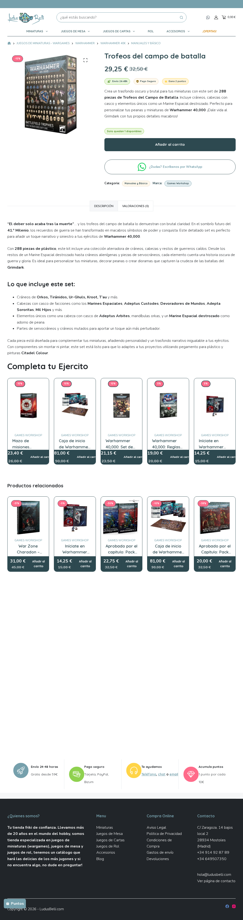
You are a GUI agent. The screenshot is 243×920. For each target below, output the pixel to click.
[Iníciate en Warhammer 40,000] (215, 383)
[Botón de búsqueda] (181, 17)
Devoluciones (158, 859)
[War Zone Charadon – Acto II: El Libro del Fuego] (28, 517)
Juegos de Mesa (73, 31)
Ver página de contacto (216, 881)
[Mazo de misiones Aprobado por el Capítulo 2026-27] (28, 383)
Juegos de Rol (107, 846)
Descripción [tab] (103, 206)
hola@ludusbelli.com (214, 874)
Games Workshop (178, 183)
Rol (151, 31)
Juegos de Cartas (117, 31)
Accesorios (176, 31)
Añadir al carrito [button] (38, 564)
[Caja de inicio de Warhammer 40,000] (75, 383)
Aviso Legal (156, 827)
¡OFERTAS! (210, 31)
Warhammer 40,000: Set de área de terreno (121, 446)
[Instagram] (234, 906)
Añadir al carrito (170, 144)
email (173, 774)
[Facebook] (227, 906)
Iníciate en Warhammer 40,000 (211, 446)
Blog (100, 859)
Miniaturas (34, 31)
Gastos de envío (160, 852)
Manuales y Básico (136, 183)
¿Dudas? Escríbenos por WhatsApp (176, 167)
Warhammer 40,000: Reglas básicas (166, 446)
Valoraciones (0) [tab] (135, 206)
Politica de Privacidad (164, 833)
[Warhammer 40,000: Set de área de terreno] (121, 383)
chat (161, 774)
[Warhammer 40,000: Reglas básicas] (168, 383)
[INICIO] (9, 43)
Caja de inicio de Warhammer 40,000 (74, 446)
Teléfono (148, 774)
